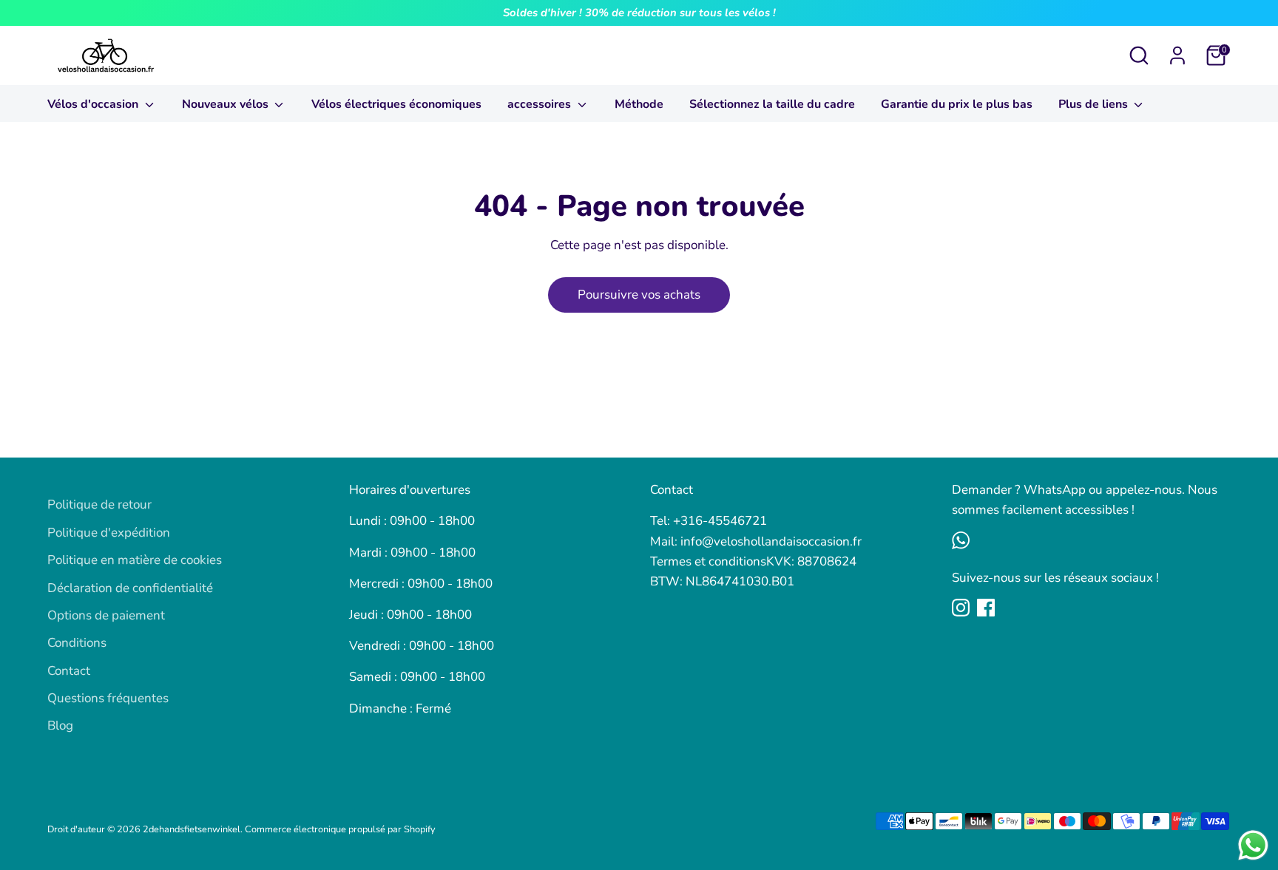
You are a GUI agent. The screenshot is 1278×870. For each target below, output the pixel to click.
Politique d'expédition (108, 532)
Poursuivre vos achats (639, 294)
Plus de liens (1094, 104)
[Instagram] (961, 607)
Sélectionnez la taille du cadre (772, 104)
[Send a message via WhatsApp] (1253, 845)
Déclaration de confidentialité (130, 588)
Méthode (639, 104)
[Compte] (1177, 55)
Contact (68, 670)
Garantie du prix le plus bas (956, 104)
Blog (60, 725)
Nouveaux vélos (226, 104)
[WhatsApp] (961, 540)
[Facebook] (986, 607)
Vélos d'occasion (94, 104)
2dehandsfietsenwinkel (191, 829)
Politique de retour (99, 504)
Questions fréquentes (108, 698)
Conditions (76, 642)
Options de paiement (106, 615)
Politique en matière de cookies (134, 559)
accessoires (540, 104)
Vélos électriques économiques (396, 104)
